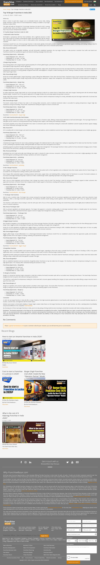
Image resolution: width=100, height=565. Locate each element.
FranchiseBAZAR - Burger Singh (17, 115)
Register (85, 5)
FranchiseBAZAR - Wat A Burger (17, 192)
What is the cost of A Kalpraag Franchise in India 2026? (13, 415)
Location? (69, 538)
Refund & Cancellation (51, 557)
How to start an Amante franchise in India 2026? (22, 336)
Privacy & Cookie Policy (39, 557)
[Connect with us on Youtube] (72, 462)
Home (4, 9)
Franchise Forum (7, 554)
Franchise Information (49, 547)
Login (90, 5)
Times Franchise (27, 554)
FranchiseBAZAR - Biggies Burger (17, 246)
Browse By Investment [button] (37, 5)
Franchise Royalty (27, 552)
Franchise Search (48, 552)
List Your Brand (88, 1)
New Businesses (48, 1)
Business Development (9, 547)
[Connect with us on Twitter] (67, 462)
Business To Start (27, 545)
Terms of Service (29, 557)
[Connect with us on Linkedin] (30, 462)
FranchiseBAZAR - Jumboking (16, 165)
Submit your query (73, 562)
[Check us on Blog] (77, 462)
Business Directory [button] (28, 1)
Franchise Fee (47, 550)
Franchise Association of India (13, 557)
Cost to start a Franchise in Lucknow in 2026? (12, 372)
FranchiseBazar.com (18, 325)
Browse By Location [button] (50, 5)
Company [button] (18, 1)
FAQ (22, 557)
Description (70, 544)
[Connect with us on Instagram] (26, 462)
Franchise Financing (28, 550)
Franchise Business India (9, 550)
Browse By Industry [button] (23, 5)
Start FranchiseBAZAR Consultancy (73, 1)
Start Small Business (49, 545)
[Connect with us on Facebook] (21, 462)
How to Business (7, 545)
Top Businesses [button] (58, 1)
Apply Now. (44, 536)
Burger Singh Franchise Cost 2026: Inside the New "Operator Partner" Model (34, 373)
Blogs (59, 5)
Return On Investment (29, 547)
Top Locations (39, 1)
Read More (5, 367)
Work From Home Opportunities (52, 554)
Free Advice (6, 552)
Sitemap (59, 557)
